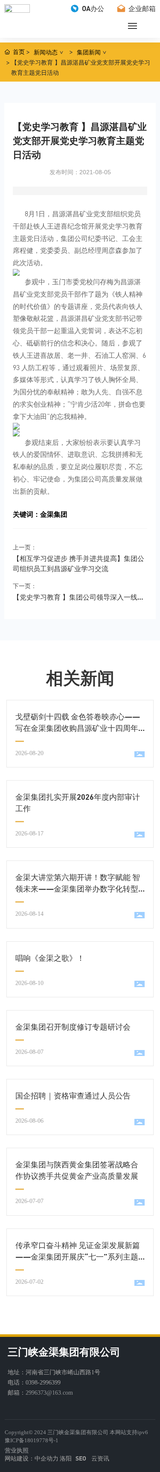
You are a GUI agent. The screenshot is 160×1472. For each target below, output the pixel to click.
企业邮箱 (141, 8)
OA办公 (92, 8)
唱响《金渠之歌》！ (49, 957)
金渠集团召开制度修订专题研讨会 (73, 1026)
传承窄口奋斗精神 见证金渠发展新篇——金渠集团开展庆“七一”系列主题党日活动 (77, 1256)
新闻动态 (46, 52)
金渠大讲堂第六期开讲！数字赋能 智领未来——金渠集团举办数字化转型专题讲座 (77, 888)
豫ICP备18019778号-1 (31, 1440)
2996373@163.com (49, 1393)
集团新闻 (89, 52)
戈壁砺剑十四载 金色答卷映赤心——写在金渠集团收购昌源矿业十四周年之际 (77, 728)
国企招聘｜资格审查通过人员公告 (73, 1095)
